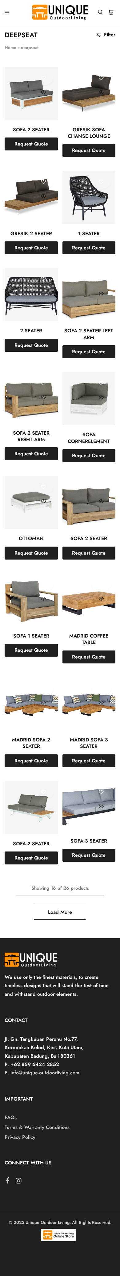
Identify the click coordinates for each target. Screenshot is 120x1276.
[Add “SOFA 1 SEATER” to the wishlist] (43, 585)
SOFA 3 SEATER (88, 840)
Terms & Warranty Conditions (37, 1127)
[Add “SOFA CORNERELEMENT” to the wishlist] (101, 383)
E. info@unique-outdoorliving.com (42, 1072)
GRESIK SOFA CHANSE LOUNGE (89, 133)
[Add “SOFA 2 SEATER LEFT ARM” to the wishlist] (101, 279)
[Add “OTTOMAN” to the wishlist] (43, 487)
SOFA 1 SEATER (31, 635)
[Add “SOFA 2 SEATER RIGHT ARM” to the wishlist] (43, 383)
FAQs (11, 1117)
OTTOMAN (31, 538)
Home (10, 47)
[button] (31, 143)
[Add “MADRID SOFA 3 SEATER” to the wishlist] (101, 688)
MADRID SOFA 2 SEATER (31, 743)
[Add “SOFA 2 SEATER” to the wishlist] (43, 78)
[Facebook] (7, 1181)
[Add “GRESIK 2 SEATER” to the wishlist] (43, 182)
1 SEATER (89, 233)
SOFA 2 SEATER (31, 129)
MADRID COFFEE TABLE (88, 639)
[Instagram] (18, 1182)
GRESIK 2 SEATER (31, 233)
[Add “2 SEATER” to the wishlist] (43, 279)
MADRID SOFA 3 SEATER (89, 743)
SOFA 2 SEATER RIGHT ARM (31, 436)
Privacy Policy (20, 1137)
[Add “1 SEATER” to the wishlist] (101, 182)
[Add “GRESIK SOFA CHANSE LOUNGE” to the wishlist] (101, 78)
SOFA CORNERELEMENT (89, 438)
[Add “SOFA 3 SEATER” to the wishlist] (101, 792)
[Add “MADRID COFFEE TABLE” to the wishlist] (101, 585)
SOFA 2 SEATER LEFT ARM (88, 334)
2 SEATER (31, 330)
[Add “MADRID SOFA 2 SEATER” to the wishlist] (43, 688)
